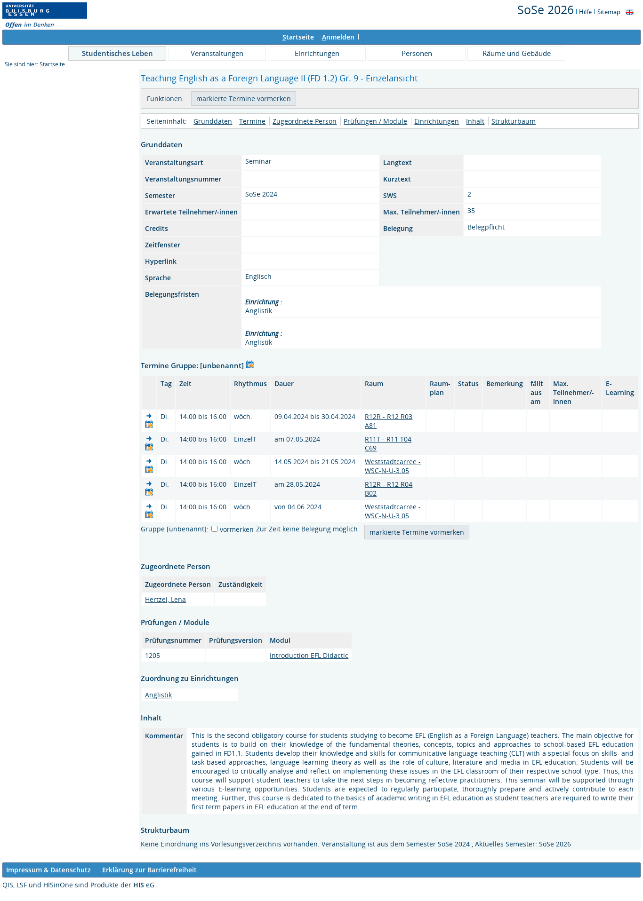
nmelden (338, 36)
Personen (417, 53)
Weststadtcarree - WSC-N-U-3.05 (393, 466)
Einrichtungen (317, 53)
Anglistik (158, 694)
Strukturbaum (513, 121)
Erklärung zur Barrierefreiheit (149, 869)
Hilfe (585, 12)
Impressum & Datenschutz (48, 869)
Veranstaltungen (217, 53)
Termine (252, 121)
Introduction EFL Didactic (309, 655)
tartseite (298, 36)
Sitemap (608, 12)
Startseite (52, 64)
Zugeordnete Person (305, 121)
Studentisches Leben (117, 53)
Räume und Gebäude (516, 53)
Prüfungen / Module (375, 121)
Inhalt (475, 121)
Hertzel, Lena (165, 599)
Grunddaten (212, 121)
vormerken (237, 529)
